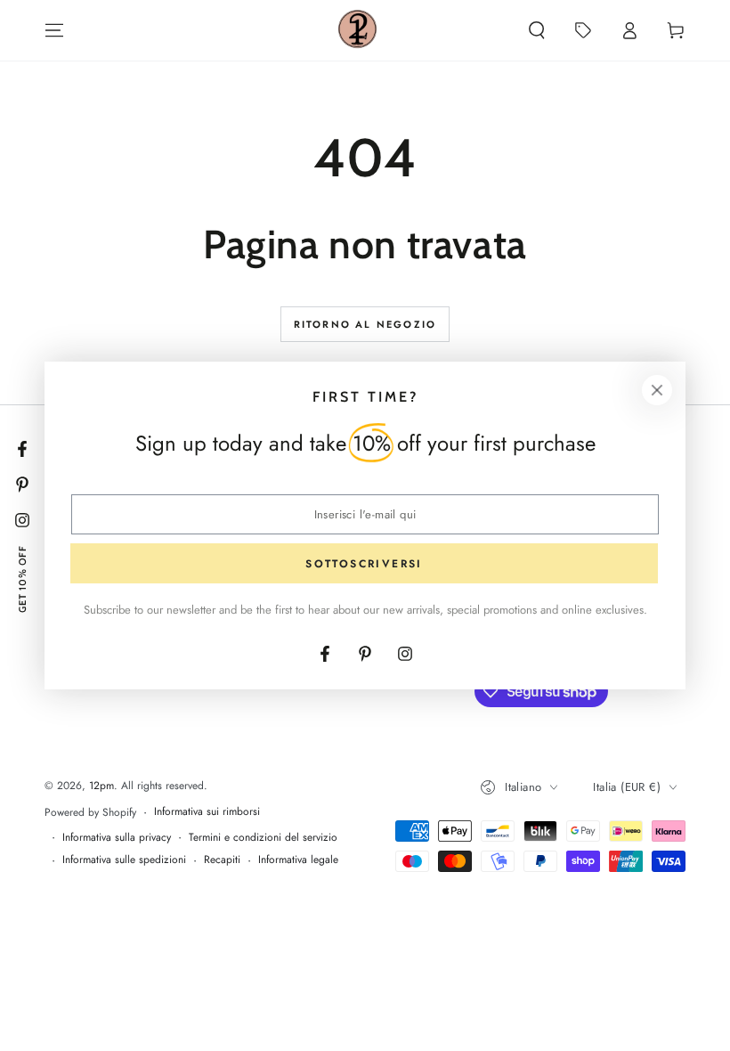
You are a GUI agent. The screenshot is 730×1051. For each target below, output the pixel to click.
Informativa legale (298, 860)
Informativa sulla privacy (116, 837)
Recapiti (222, 860)
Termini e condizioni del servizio (263, 837)
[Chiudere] (657, 390)
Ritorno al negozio (365, 324)
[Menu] (54, 30)
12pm (101, 786)
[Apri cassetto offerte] (583, 30)
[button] (537, 30)
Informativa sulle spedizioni (124, 860)
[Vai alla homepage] (357, 30)
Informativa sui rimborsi (207, 811)
